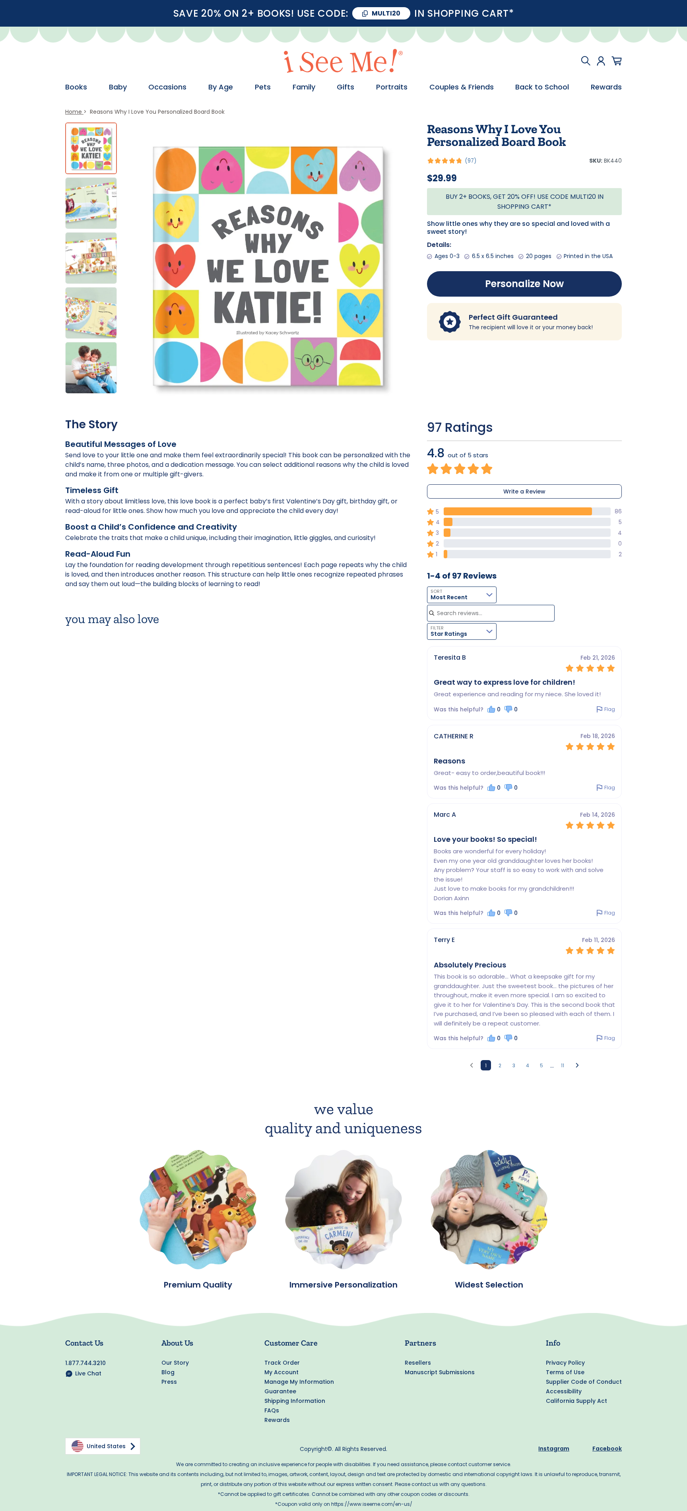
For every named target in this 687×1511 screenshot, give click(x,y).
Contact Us (84, 1343)
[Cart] (616, 61)
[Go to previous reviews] (471, 1065)
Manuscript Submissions (440, 1372)
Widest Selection (489, 1284)
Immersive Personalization (343, 1284)
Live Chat (88, 1373)
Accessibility (564, 1391)
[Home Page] (343, 61)
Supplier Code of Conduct (584, 1382)
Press (169, 1382)
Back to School (542, 87)
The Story (91, 424)
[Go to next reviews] (577, 1065)
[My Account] (601, 61)
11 (562, 1065)
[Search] (585, 61)
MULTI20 (386, 13)
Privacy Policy (565, 1363)
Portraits (392, 87)
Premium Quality (198, 1284)
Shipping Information (294, 1401)
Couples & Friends (461, 87)
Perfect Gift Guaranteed (513, 317)
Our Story (175, 1363)
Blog (168, 1372)
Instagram (553, 1449)
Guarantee (280, 1391)
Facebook (607, 1449)
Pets (263, 87)
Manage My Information (299, 1382)
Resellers (418, 1363)
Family (304, 87)
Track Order (282, 1363)
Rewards (606, 87)
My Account (281, 1372)
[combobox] (462, 595)
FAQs (271, 1410)
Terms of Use (565, 1372)
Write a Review (524, 491)
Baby (118, 87)
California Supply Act (576, 1401)
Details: (439, 244)
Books (76, 87)
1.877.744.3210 (85, 1363)
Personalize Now (524, 283)
